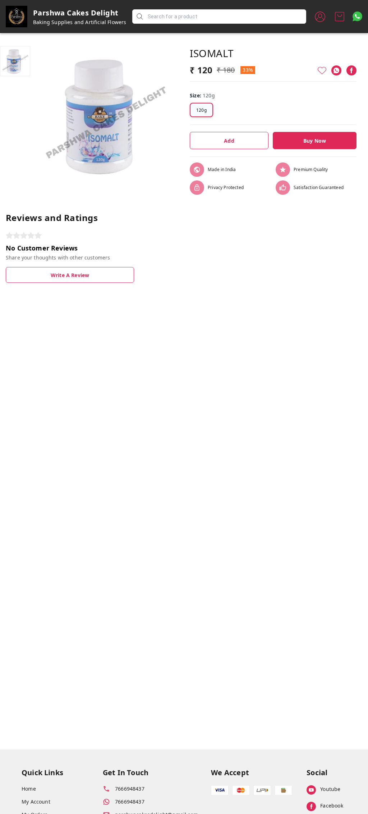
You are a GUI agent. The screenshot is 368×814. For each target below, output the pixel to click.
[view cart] (339, 16)
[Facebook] (351, 70)
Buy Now (314, 140)
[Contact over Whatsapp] (357, 16)
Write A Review (70, 275)
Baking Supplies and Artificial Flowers (79, 22)
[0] (339, 16)
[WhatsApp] (336, 70)
